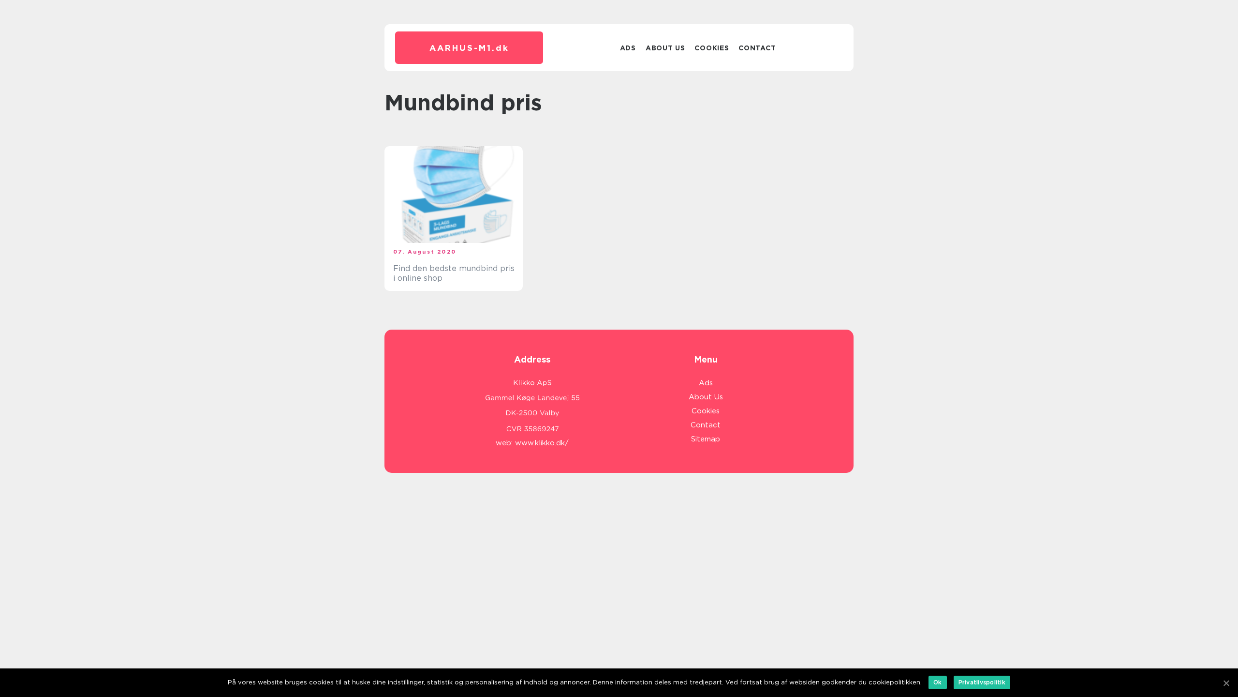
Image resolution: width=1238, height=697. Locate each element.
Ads (628, 48)
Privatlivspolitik (981, 682)
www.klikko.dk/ (542, 443)
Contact (757, 48)
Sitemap (705, 439)
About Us (665, 48)
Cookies (711, 48)
